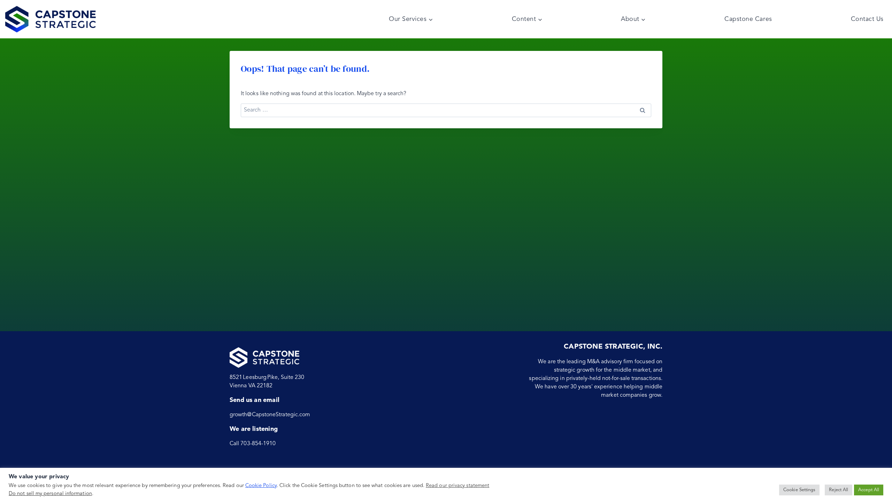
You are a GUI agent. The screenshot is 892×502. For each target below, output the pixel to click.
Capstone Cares (748, 19)
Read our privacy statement (457, 485)
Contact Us (867, 19)
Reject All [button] (838, 490)
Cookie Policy (261, 485)
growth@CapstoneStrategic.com (270, 415)
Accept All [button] (868, 490)
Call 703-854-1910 (253, 444)
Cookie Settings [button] (799, 490)
